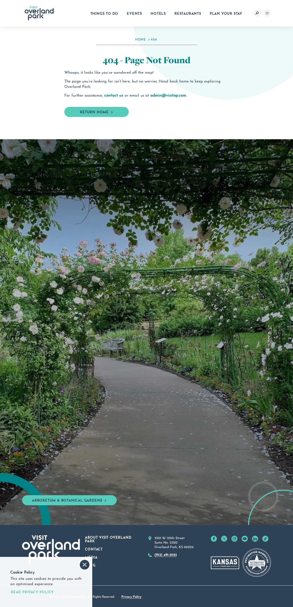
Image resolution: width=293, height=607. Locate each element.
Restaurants (187, 13)
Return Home (94, 111)
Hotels (158, 13)
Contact (94, 548)
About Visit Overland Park (108, 538)
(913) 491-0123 (165, 554)
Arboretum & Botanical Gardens (67, 499)
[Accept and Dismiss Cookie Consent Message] (84, 565)
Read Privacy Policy (32, 591)
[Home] (39, 13)
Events (134, 13)
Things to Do (104, 13)
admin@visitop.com (168, 94)
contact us (113, 94)
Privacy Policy (131, 596)
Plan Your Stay (226, 13)
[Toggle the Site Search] (257, 13)
